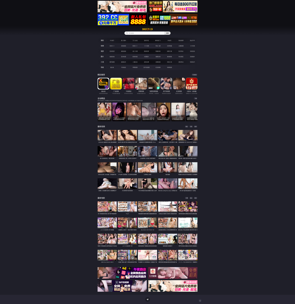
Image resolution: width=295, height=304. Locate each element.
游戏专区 (146, 40)
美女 (187, 126)
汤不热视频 (146, 67)
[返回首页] (200, 300)
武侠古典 (146, 62)
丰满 (187, 198)
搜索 (167, 33)
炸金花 (169, 40)
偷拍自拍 (123, 51)
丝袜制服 (169, 46)
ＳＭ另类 (192, 46)
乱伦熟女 (181, 51)
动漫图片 (146, 56)
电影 (102, 51)
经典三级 (169, 51)
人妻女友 (135, 62)
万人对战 (135, 40)
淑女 (191, 198)
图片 (102, 57)
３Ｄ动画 (146, 46)
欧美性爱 (146, 51)
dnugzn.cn (147, 29)
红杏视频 (158, 67)
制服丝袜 (158, 51)
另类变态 (192, 51)
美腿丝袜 (158, 56)
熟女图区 (181, 56)
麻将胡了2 (158, 40)
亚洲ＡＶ (112, 46)
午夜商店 (123, 67)
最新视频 (101, 126)
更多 (196, 126)
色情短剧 (169, 67)
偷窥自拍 (112, 56)
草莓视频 (135, 67)
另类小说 (169, 62)
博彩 (102, 40)
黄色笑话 (181, 62)
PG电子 (112, 40)
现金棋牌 (181, 40)
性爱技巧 (192, 62)
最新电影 (101, 198)
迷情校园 (158, 62)
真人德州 (123, 40)
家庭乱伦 (123, 62)
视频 (102, 46)
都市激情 (112, 62)
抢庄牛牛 (192, 40)
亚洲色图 (123, 56)
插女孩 (112, 67)
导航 (102, 67)
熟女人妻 (158, 46)
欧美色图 (135, 56)
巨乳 (191, 126)
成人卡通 (135, 51)
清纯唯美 (169, 56)
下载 (196, 98)
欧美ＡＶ (135, 46)
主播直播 (181, 46)
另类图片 (192, 56)
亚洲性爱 (112, 51)
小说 (102, 62)
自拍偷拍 (123, 46)
